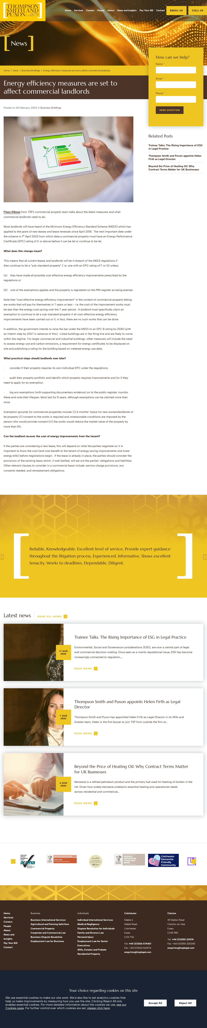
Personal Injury (85, 937)
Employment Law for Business (47, 941)
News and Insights (127, 10)
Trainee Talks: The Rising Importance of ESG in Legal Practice (130, 637)
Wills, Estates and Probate (91, 949)
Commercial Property (43, 928)
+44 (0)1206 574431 (140, 943)
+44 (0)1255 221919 (183, 939)
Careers (90, 10)
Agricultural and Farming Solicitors (50, 924)
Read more (83, 668)
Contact (160, 10)
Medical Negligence (88, 924)
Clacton (171, 913)
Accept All (155, 1003)
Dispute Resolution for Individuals (96, 928)
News (15, 70)
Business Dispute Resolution (46, 937)
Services (78, 10)
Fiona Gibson (12, 212)
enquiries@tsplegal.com (137, 952)
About (110, 10)
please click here (98, 1008)
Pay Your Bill (146, 10)
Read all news (50, 616)
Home (68, 10)
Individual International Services (95, 919)
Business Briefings (31, 70)
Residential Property (88, 953)
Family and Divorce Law (90, 932)
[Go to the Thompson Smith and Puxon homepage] (22, 10)
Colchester (130, 913)
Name (159, 63)
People (100, 10)
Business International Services (48, 919)
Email (159, 78)
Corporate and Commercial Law (48, 932)
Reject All (185, 1003)
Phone (159, 93)
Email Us (176, 10)
